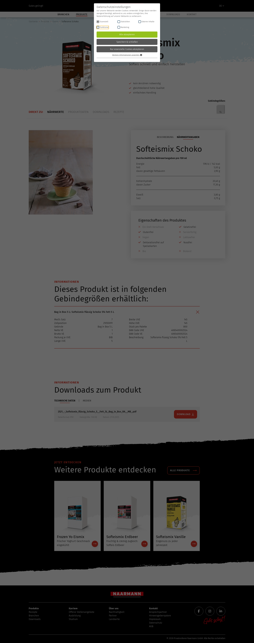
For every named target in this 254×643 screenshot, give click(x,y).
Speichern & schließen (127, 42)
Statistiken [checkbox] (125, 22)
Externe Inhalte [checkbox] (148, 22)
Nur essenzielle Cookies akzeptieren (127, 49)
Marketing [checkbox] (125, 27)
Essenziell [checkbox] (104, 22)
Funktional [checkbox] (104, 27)
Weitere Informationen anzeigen (126, 55)
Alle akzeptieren (127, 34)
